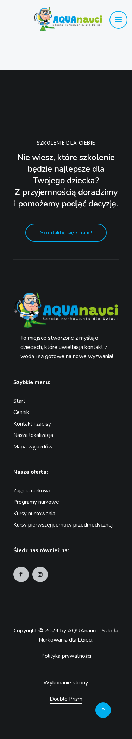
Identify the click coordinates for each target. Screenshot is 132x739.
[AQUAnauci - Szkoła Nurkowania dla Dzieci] (57, 19)
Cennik (21, 412)
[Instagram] (40, 574)
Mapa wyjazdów (33, 446)
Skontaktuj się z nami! (66, 232)
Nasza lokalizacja (33, 435)
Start (19, 400)
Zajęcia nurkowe (32, 490)
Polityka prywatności (66, 656)
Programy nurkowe (36, 501)
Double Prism (66, 698)
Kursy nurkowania (34, 513)
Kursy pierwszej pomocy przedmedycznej (63, 524)
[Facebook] (21, 574)
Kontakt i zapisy (32, 423)
